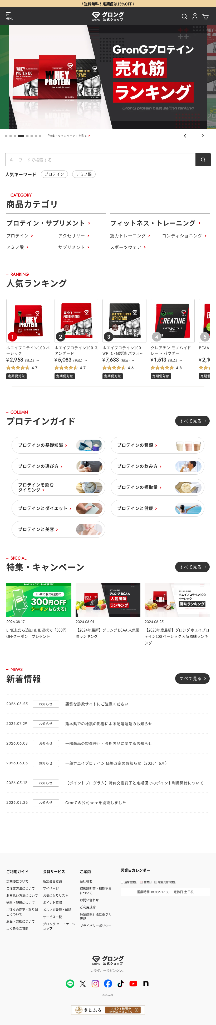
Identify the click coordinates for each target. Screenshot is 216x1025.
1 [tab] (6, 136)
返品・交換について (20, 921)
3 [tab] (15, 136)
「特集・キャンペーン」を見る (66, 136)
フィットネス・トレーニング (153, 222)
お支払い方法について (22, 895)
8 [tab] (40, 136)
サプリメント (71, 247)
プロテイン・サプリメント (45, 222)
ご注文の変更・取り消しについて (22, 911)
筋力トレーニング (128, 235)
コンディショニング (182, 235)
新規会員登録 (52, 881)
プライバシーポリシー (95, 925)
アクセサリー (71, 235)
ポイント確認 (52, 902)
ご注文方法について (20, 888)
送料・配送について (20, 902)
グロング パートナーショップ (59, 926)
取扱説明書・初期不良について (95, 890)
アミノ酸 (84, 174)
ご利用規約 (88, 907)
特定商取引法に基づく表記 (95, 916)
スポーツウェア (125, 247)
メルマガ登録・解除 (57, 909)
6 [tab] (32, 136)
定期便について (17, 881)
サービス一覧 (52, 917)
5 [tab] (27, 136)
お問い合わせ (89, 900)
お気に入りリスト (55, 895)
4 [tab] (21, 136)
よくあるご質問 (17, 928)
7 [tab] (36, 136)
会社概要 (86, 881)
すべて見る (190, 421)
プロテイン (54, 174)
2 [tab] (10, 136)
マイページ (51, 888)
